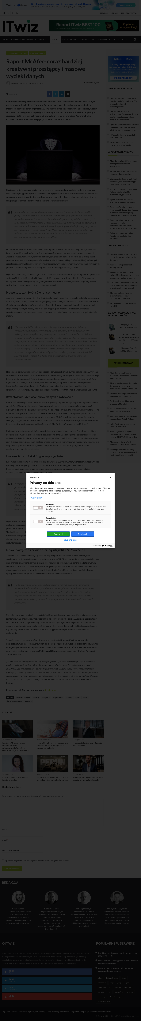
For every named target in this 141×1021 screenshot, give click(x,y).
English (33, 477)
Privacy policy (36, 498)
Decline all (82, 534)
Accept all (58, 534)
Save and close (70, 540)
